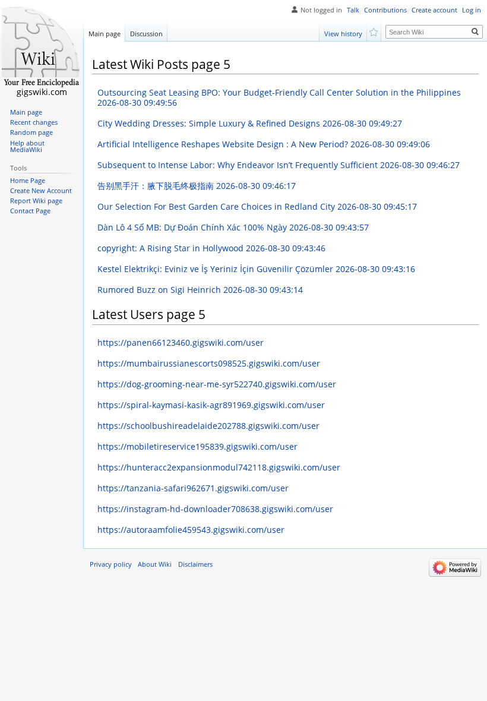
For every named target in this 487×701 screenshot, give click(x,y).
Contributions (385, 10)
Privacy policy (111, 564)
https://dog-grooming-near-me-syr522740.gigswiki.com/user (216, 384)
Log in (471, 10)
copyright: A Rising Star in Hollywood (211, 248)
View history (343, 33)
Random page (31, 132)
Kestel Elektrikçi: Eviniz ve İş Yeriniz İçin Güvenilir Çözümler (256, 268)
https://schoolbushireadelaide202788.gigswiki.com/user (208, 425)
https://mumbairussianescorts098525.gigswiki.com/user (208, 363)
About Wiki (155, 564)
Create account (434, 10)
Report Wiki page (36, 201)
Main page (104, 33)
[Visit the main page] (41, 47)
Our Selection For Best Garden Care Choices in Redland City (257, 206)
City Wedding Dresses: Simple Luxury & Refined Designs (249, 123)
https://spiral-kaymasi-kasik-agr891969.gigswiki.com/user (211, 405)
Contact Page (30, 211)
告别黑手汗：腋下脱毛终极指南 (196, 185)
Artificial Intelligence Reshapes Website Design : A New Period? (263, 144)
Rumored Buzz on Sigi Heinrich (200, 289)
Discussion (146, 33)
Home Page (27, 180)
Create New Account (41, 191)
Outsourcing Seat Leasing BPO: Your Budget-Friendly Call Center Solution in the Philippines (279, 98)
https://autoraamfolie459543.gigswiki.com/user (190, 529)
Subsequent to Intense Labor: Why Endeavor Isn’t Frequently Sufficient (278, 164)
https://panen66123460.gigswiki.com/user (180, 342)
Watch (374, 31)
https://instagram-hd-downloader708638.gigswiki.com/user (215, 508)
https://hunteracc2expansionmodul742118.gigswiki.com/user (218, 467)
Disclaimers (195, 564)
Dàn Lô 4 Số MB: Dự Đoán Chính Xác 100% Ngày (233, 227)
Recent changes (34, 122)
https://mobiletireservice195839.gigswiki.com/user (197, 446)
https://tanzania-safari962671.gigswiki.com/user (193, 488)
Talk (353, 10)
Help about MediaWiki (27, 146)
